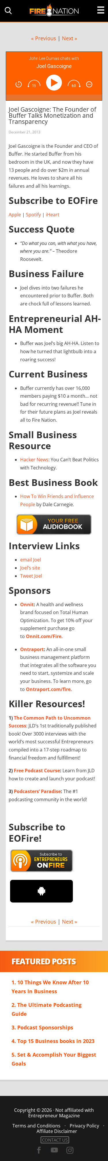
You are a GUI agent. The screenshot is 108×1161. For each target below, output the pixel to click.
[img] (19, 84)
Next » (69, 38)
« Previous (43, 38)
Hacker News (34, 459)
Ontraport (32, 649)
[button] (7, 10)
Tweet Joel (31, 576)
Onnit (27, 604)
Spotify (33, 214)
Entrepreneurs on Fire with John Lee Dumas (54, 9)
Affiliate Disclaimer (57, 1131)
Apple (15, 214)
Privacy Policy (84, 1126)
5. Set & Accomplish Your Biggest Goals (54, 1059)
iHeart (52, 214)
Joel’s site (30, 568)
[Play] (55, 82)
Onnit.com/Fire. (44, 636)
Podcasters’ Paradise (37, 791)
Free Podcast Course (37, 770)
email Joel (30, 559)
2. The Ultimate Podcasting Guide (47, 1009)
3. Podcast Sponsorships (42, 1027)
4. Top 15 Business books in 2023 (53, 1040)
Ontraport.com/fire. (49, 689)
